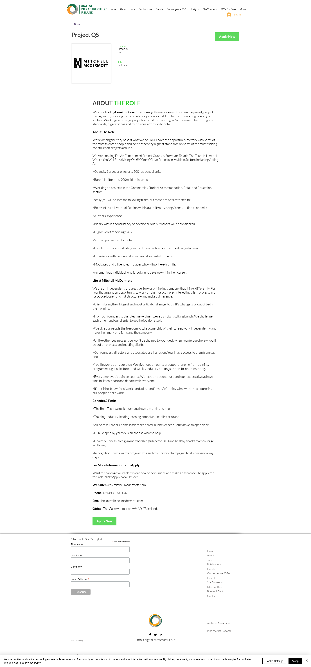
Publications (214, 564)
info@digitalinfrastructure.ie (155, 640)
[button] (145, 9)
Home (210, 551)
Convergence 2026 (218, 573)
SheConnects (214, 582)
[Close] (307, 661)
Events (211, 569)
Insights (211, 578)
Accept (295, 661)
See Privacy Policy (30, 662)
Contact (211, 596)
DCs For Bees (215, 587)
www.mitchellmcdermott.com (126, 485)
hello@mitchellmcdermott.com (122, 501)
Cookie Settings (274, 661)
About (210, 555)
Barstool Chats (215, 591)
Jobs (209, 560)
